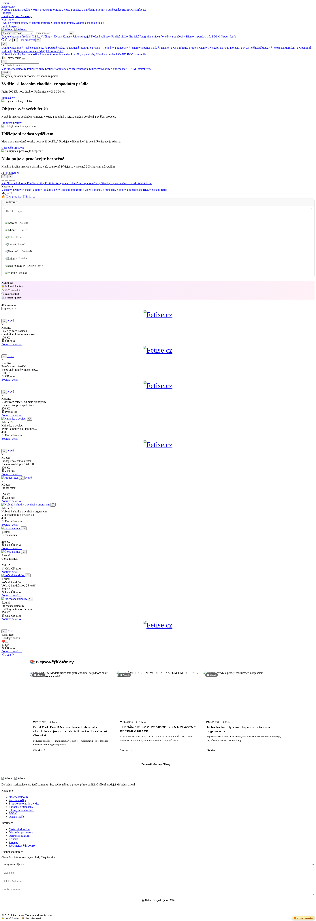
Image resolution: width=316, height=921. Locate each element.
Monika (23, 272)
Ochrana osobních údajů (90, 22)
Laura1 (22, 244)
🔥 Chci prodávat (11, 196)
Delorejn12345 (35, 265)
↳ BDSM (163, 47)
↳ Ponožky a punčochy (114, 47)
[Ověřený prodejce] (158, 419)
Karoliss (24, 222)
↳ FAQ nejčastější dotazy (255, 47)
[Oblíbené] (3, 40)
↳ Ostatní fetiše (179, 47)
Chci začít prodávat (12, 147)
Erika (19, 237)
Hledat (6, 72)
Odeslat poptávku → (158, 909)
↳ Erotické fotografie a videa (83, 47)
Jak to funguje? (10, 26)
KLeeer (23, 230)
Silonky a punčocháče (108, 9)
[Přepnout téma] (15, 40)
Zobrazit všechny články (156, 764)
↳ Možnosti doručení (283, 47)
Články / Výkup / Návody (16, 16)
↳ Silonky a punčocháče (143, 47)
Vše (3, 68)
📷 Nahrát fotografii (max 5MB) (158, 900)
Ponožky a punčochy (83, 9)
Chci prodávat (26, 40)
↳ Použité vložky (55, 47)
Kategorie (7, 6)
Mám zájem (8, 97)
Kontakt (6, 19)
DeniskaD (27, 251)
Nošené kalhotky (11, 9)
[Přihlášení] (10, 40)
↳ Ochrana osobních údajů (29, 51)
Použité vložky (30, 9)
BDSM (126, 9)
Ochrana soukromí (19, 835)
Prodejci (6, 12)
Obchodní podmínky (63, 22)
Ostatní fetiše (138, 9)
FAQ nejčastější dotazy (14, 22)
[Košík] (7, 40)
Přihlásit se (29, 196)
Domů (5, 3)
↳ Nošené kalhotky (33, 47)
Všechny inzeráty (11, 189)
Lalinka (23, 258)
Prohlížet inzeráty (11, 122)
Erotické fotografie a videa (55, 9)
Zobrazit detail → (11, 344)
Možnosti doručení (39, 22)
